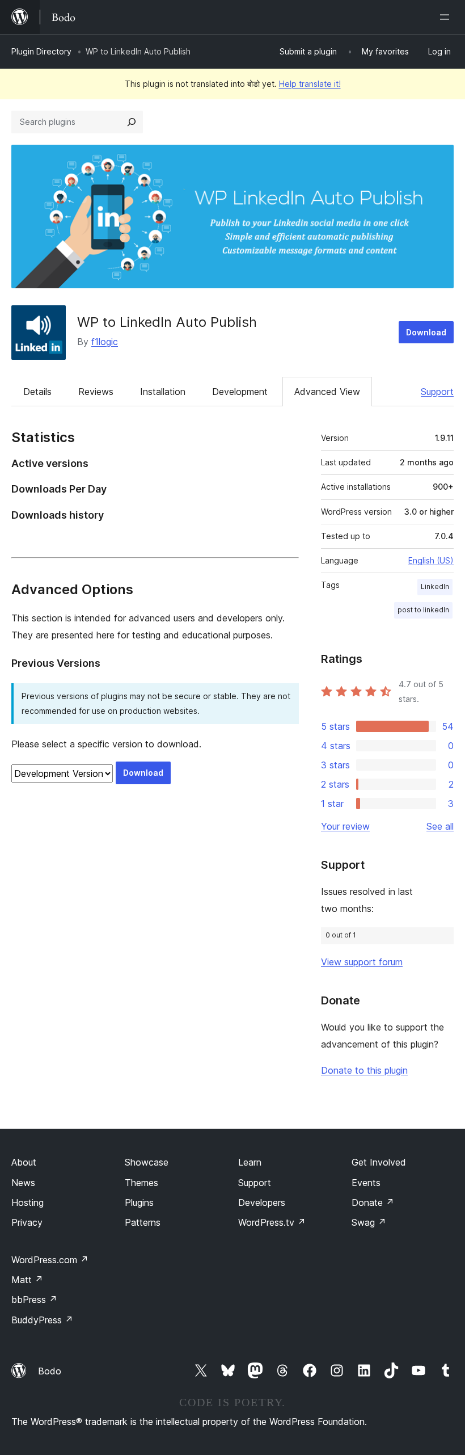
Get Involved (379, 1162)
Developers (261, 1202)
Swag (369, 1222)
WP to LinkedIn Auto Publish (167, 322)
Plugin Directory (41, 51)
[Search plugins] (131, 122)
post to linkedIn (423, 609)
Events (366, 1182)
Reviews (95, 391)
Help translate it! (310, 84)
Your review (345, 826)
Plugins (139, 1202)
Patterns (142, 1222)
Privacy (27, 1222)
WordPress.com (49, 1259)
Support (437, 391)
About (23, 1162)
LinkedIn (435, 586)
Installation (162, 391)
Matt (27, 1279)
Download (426, 332)
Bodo (49, 1371)
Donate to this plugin (364, 1070)
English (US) (431, 560)
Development (240, 391)
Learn (249, 1162)
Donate (373, 1202)
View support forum (362, 962)
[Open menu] (447, 17)
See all (440, 826)
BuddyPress (42, 1320)
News (23, 1182)
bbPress (34, 1299)
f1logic (104, 341)
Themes (141, 1182)
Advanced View (327, 391)
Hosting (27, 1202)
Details (37, 391)
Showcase (146, 1162)
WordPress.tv (272, 1222)
